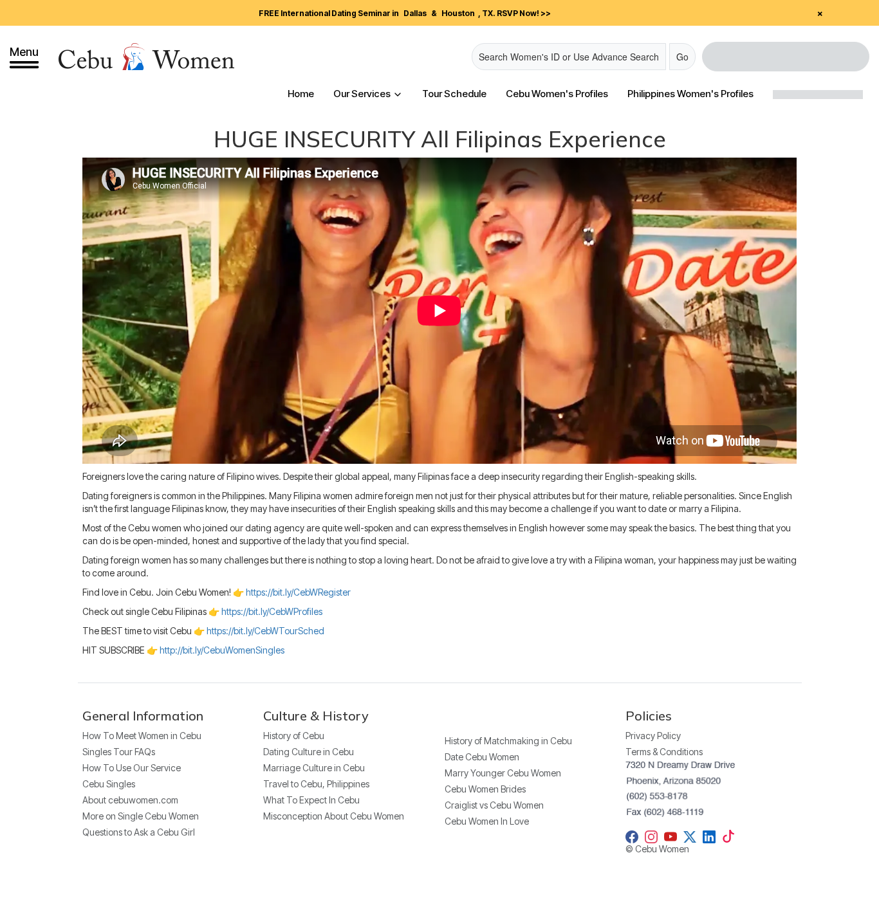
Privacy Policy (653, 735)
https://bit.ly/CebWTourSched (265, 630)
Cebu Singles (108, 783)
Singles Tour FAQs (118, 751)
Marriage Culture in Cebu (314, 767)
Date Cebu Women (482, 756)
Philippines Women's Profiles (690, 93)
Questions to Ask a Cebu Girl (138, 832)
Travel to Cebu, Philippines (316, 783)
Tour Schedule (454, 93)
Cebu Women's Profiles (557, 93)
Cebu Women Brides (485, 788)
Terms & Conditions (664, 751)
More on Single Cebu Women (140, 816)
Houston (458, 13)
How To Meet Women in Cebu (141, 735)
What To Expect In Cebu (311, 799)
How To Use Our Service (131, 767)
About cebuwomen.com (130, 799)
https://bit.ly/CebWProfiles (271, 611)
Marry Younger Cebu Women (503, 772)
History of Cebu (293, 735)
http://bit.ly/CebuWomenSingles (222, 650)
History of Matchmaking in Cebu (508, 740)
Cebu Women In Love (487, 821)
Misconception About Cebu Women (333, 816)
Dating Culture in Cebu (308, 751)
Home (301, 93)
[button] (24, 56)
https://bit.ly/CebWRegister (298, 592)
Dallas (415, 13)
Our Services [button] (363, 93)
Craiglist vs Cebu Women (494, 805)
